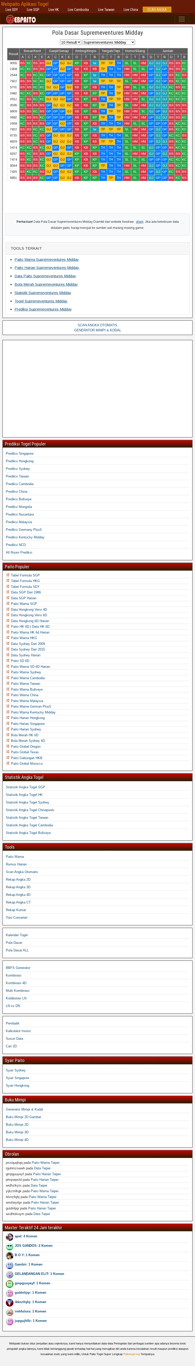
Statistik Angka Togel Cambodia (29, 825)
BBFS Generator (18, 968)
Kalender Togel (17, 935)
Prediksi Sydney (18, 469)
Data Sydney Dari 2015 (27, 649)
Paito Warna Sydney (25, 672)
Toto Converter (16, 917)
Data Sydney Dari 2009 (27, 644)
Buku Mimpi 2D (17, 1124)
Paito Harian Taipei (47, 1174)
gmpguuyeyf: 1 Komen (32, 1283)
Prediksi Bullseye (18, 499)
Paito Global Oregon (25, 746)
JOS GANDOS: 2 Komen (34, 1246)
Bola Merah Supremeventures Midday (46, 284)
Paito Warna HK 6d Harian (30, 632)
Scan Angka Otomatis (22, 872)
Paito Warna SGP (23, 604)
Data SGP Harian (23, 598)
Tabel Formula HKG (25, 581)
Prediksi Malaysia (19, 522)
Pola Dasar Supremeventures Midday (97, 32)
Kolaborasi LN (16, 998)
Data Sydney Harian (25, 655)
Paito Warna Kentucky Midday (33, 712)
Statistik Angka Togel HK (24, 795)
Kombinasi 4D (16, 983)
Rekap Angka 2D (18, 879)
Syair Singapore (17, 1078)
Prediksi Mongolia (19, 507)
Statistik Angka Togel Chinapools (30, 810)
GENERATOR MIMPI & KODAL (97, 330)
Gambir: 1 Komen (28, 1264)
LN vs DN (13, 1006)
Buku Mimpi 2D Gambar (23, 1117)
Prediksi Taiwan (17, 476)
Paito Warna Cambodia (27, 678)
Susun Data (14, 1038)
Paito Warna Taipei (45, 1163)
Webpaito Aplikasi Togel (24, 4)
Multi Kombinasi (17, 991)
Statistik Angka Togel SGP (25, 787)
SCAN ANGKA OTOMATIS (97, 325)
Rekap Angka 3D (18, 887)
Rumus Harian (16, 864)
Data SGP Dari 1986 (25, 592)
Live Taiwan (106, 10)
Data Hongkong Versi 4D (28, 609)
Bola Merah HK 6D (24, 735)
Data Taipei (42, 1168)
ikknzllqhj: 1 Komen (30, 1302)
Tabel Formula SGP (25, 575)
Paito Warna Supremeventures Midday (46, 259)
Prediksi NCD (16, 545)
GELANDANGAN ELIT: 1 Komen (39, 1274)
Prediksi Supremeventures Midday (43, 309)
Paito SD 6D (19, 661)
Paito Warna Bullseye (26, 689)
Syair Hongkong (17, 1085)
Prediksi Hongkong (20, 461)
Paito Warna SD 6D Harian (30, 667)
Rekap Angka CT (18, 902)
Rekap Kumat (16, 910)
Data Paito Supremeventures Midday (45, 276)
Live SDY (12, 10)
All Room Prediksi (19, 552)
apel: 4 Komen (26, 1236)
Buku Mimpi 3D (17, 1132)
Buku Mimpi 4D (17, 1140)
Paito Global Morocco (26, 763)
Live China (131, 10)
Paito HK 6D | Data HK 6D (30, 626)
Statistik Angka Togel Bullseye (28, 833)
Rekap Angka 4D (18, 895)
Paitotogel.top (131, 1354)
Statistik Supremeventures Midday (42, 293)
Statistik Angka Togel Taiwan (27, 817)
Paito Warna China (24, 695)
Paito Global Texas (24, 752)
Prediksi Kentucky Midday (25, 537)
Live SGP (33, 10)
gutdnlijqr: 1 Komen (30, 1292)
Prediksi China (16, 491)
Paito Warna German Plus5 (30, 706)
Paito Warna (15, 857)
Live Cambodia (78, 10)
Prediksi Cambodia (20, 484)
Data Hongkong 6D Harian (29, 621)
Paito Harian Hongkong (27, 718)
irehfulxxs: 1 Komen (30, 1311)
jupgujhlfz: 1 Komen (31, 1321)
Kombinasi (13, 975)
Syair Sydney (16, 1070)
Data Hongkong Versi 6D (28, 615)
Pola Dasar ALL (17, 950)
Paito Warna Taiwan (25, 684)
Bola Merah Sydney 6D (27, 741)
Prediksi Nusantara (20, 514)
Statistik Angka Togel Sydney (27, 802)
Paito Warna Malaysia (26, 701)
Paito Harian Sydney (25, 729)
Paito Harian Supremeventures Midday (46, 267)
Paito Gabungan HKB (26, 758)
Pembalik (13, 1023)
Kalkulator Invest (18, 1031)
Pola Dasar (14, 943)
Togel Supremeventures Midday (41, 301)
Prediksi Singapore (20, 453)
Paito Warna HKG (23, 638)
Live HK (53, 10)
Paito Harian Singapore (27, 724)
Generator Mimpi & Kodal (24, 1109)
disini (139, 222)
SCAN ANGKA (157, 10)
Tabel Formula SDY (25, 587)
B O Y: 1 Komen (27, 1255)
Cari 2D (11, 1046)
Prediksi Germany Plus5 (24, 530)
